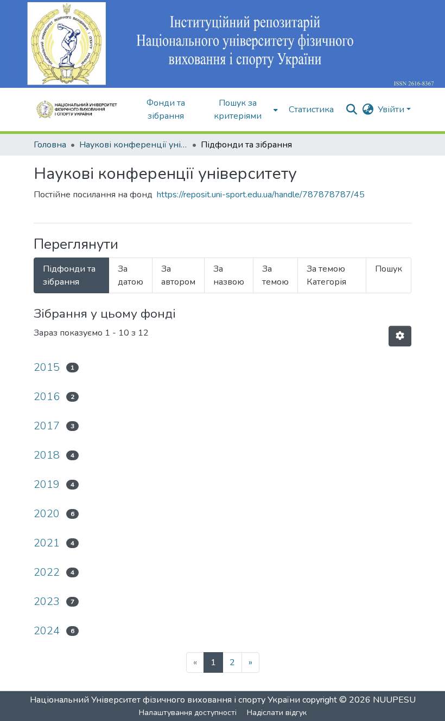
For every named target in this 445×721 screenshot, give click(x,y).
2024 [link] (47, 630)
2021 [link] (47, 543)
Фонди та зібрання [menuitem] (166, 109)
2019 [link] (47, 484)
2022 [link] (47, 572)
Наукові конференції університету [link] (133, 145)
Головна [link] (50, 145)
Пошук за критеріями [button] (238, 109)
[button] (80, 109)
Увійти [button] (392, 109)
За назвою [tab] (228, 275)
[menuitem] (241, 109)
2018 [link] (47, 455)
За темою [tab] (275, 275)
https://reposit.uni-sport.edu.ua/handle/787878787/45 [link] (261, 195)
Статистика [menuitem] (311, 109)
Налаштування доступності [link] (188, 712)
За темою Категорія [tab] (326, 275)
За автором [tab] (178, 275)
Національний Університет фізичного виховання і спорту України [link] (165, 700)
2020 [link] (47, 513)
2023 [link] (47, 601)
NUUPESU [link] (394, 700)
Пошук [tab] (388, 269)
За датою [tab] (130, 275)
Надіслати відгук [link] (277, 712)
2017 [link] (47, 426)
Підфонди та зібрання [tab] (69, 275)
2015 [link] (47, 367)
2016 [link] (47, 396)
